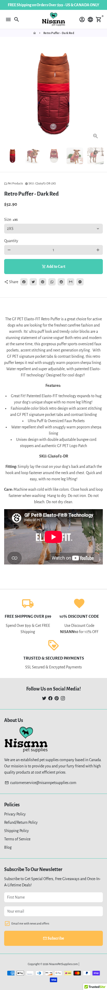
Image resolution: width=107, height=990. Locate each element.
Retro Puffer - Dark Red (58, 33)
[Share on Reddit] (61, 281)
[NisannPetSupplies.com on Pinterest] (57, 698)
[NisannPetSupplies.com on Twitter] (44, 698)
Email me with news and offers (30, 923)
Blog (8, 847)
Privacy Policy (15, 814)
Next (98, 94)
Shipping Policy (16, 831)
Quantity (11, 241)
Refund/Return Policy (21, 822)
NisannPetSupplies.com (63, 964)
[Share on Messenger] (80, 281)
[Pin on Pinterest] (42, 281)
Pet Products (13, 183)
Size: (11, 219)
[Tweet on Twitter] (33, 281)
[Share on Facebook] (24, 281)
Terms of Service (17, 839)
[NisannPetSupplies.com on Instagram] (63, 698)
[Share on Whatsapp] (52, 281)
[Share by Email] (70, 281)
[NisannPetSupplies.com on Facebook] (50, 698)
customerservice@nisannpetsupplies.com (40, 783)
